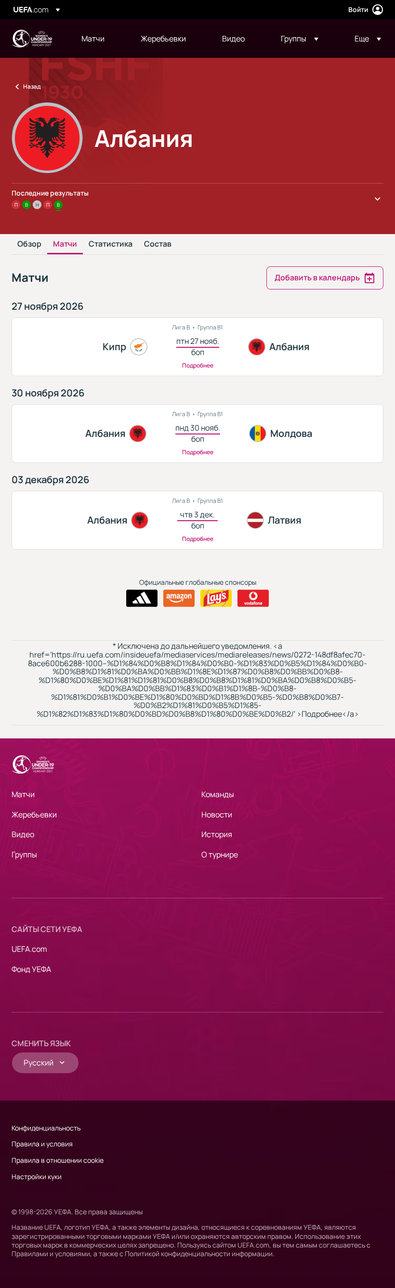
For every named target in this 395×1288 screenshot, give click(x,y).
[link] (93, 38)
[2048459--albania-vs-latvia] (197, 520)
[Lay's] (216, 598)
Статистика (110, 244)
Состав (157, 244)
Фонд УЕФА (31, 969)
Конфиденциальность (46, 1127)
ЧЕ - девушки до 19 (32, 38)
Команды (217, 794)
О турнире (219, 854)
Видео (23, 834)
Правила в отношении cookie (58, 1160)
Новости (216, 814)
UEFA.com (29, 949)
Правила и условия (42, 1143)
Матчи (65, 244)
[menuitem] (99, 38)
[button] (300, 38)
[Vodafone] (253, 598)
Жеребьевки (34, 814)
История (216, 834)
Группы (24, 854)
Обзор (29, 244)
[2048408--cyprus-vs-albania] (197, 346)
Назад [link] (31, 86)
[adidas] (142, 598)
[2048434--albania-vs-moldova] (197, 433)
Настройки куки (37, 1176)
